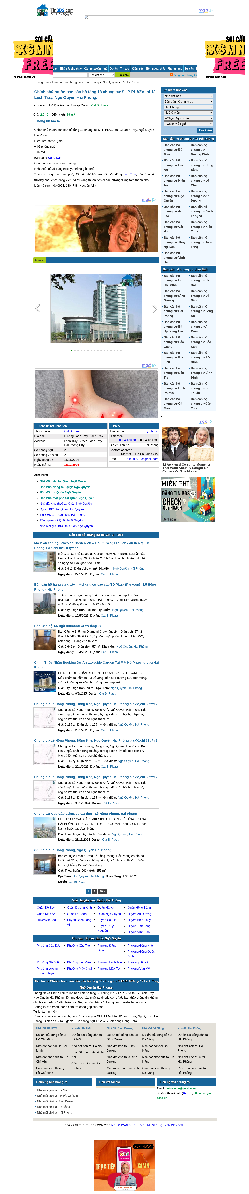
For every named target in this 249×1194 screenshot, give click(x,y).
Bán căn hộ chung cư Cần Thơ (201, 403)
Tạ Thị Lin (151, 431)
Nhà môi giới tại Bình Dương (56, 1101)
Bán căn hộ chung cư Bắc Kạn (201, 342)
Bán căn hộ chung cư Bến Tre (174, 373)
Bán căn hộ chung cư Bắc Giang (174, 342)
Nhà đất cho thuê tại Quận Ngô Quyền (66, 503)
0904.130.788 (128, 440)
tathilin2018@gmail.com (142, 459)
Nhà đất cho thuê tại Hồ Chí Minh (52, 1059)
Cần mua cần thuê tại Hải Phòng (192, 1070)
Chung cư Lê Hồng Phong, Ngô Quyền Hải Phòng (72, 850)
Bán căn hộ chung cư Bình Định (201, 373)
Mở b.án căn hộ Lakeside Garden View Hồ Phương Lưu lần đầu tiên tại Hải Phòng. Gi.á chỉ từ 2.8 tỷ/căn (92, 545)
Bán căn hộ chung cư (66, 82)
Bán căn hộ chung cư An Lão (173, 211)
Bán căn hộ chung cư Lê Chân (200, 180)
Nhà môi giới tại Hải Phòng (54, 1112)
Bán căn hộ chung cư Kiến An (174, 180)
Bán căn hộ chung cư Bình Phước (174, 388)
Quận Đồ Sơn (46, 907)
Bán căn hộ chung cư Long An (202, 311)
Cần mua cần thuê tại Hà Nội (85, 1066)
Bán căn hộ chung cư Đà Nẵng (200, 295)
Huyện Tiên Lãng (139, 926)
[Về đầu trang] (245, 1189)
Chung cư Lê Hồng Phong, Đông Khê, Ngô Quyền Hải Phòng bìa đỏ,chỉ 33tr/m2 (95, 704)
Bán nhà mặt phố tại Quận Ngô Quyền (67, 498)
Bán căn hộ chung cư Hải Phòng (173, 311)
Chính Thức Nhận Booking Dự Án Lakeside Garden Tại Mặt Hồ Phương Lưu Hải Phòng (96, 665)
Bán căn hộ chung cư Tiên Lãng (201, 242)
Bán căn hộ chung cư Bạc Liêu (174, 357)
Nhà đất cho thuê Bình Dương (122, 1059)
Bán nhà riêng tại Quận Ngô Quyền (65, 487)
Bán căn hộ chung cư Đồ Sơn (173, 149)
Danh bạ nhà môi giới (51, 1082)
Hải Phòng (92, 82)
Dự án (114, 68)
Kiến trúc (137, 68)
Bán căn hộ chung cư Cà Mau (173, 403)
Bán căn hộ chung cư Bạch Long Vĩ (202, 211)
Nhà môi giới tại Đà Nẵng (53, 1106)
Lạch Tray (129, 174)
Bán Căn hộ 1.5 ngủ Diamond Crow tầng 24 (67, 626)
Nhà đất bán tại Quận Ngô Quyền (63, 481)
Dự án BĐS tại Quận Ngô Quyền (62, 509)
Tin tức (124, 68)
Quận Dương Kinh (79, 907)
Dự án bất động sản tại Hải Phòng (193, 1037)
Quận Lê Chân (77, 914)
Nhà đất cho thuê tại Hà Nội (87, 1055)
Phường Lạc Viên (79, 962)
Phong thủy (174, 68)
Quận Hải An (105, 907)
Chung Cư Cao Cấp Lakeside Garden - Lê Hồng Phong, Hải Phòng (85, 813)
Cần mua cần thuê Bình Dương (123, 1070)
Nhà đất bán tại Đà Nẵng (155, 1048)
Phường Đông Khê (140, 945)
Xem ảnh (39, 260)
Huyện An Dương (139, 914)
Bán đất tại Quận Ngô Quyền (60, 492)
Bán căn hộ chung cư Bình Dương (174, 295)
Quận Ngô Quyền (109, 914)
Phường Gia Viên (48, 962)
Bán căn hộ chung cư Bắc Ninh (201, 357)
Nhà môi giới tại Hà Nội (52, 1090)
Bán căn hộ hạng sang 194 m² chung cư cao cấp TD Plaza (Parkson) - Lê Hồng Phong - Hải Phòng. (95, 587)
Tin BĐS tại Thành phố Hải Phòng (62, 514)
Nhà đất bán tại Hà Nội (86, 1046)
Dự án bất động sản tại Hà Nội (86, 1037)
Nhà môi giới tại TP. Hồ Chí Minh (58, 1095)
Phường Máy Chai (79, 968)
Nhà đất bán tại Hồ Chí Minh (51, 1048)
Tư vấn (189, 68)
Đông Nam (55, 157)
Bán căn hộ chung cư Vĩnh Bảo (174, 257)
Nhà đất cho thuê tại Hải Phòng (191, 1059)
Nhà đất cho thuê (71, 68)
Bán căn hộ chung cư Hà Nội (200, 280)
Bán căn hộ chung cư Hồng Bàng (202, 165)
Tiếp (102, 891)
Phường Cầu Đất (48, 945)
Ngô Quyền (110, 82)
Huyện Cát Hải (107, 920)
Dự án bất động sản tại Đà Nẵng (157, 1037)
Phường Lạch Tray (110, 962)
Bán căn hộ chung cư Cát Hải (173, 226)
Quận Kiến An (46, 914)
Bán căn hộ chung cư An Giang (200, 326)
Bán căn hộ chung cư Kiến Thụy (201, 226)
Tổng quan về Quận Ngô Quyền (61, 520)
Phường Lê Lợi (138, 962)
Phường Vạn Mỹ (139, 968)
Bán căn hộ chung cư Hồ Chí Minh (173, 280)
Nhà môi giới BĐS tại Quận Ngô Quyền (66, 526)
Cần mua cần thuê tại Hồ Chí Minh (50, 1070)
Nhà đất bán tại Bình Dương (121, 1048)
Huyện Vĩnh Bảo (139, 932)
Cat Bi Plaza (130, 82)
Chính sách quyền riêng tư (163, 1125)
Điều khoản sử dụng (126, 1125)
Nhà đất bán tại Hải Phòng (191, 1048)
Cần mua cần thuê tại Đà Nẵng (156, 1070)
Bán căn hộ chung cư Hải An (173, 165)
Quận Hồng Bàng (139, 907)
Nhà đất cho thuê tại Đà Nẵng (158, 1059)
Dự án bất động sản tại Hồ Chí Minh (51, 1037)
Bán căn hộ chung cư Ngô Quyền (174, 196)
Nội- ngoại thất (155, 68)
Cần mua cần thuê (95, 68)
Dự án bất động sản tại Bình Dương (122, 1037)
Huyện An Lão (46, 920)
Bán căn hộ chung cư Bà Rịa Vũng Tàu (173, 326)
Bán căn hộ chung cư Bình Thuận (201, 388)
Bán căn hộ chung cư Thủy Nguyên (174, 242)
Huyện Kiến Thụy (139, 920)
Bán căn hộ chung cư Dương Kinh (200, 149)
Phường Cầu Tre (78, 945)
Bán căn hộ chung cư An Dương (200, 196)
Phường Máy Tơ (108, 968)
